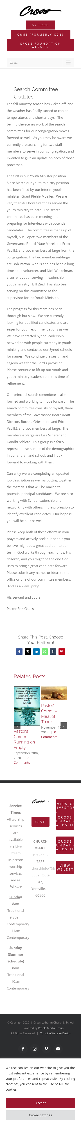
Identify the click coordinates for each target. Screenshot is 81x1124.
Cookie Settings (40, 1115)
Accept (41, 1103)
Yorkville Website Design (55, 1033)
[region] (40, 1091)
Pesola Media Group (50, 1028)
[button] (17, 725)
